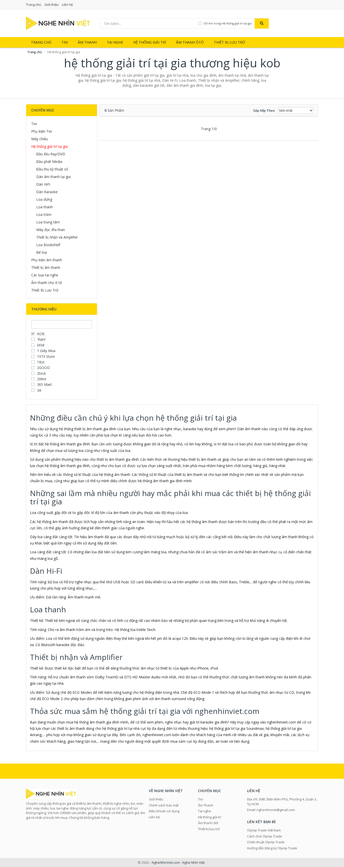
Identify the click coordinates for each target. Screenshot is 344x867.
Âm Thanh (87, 42)
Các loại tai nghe (44, 275)
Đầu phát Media (49, 161)
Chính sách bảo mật (164, 805)
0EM (40, 345)
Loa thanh (44, 207)
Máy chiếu (39, 138)
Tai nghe (115, 42)
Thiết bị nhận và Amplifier (57, 237)
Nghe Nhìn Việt (193, 862)
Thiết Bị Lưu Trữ (44, 290)
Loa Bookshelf (48, 244)
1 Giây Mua (46, 350)
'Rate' (41, 339)
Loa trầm (43, 214)
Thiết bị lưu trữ (229, 42)
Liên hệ (67, 4)
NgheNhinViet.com (166, 862)
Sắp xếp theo (264, 110)
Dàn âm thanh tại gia (53, 176)
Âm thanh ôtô (190, 42)
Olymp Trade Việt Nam (264, 830)
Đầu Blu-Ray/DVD (50, 154)
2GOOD (43, 367)
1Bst (41, 362)
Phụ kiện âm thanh (46, 259)
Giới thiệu (51, 4)
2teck (41, 373)
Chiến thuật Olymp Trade (266, 842)
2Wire (41, 379)
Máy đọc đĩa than (50, 229)
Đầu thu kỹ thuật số (52, 169)
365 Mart (44, 384)
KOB (41, 333)
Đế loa (41, 252)
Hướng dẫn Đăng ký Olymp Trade (272, 848)
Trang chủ (33, 4)
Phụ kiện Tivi (41, 131)
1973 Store (46, 356)
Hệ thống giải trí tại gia (49, 146)
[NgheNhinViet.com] (58, 22)
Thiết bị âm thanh (45, 267)
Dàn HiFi (43, 184)
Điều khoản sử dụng (164, 811)
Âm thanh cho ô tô (46, 282)
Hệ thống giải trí (149, 42)
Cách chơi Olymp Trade (264, 836)
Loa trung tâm (48, 222)
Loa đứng (44, 199)
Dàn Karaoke (47, 191)
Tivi (64, 42)
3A (39, 390)
